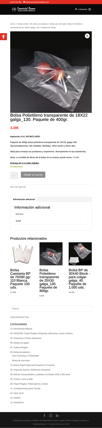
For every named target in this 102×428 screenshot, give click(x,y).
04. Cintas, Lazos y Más (21, 379)
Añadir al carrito (33, 174)
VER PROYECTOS (19, 317)
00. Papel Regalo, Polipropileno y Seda (29, 384)
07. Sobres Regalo (19, 347)
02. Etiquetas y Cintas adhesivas (25, 338)
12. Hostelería (17, 402)
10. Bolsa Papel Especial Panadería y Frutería (32, 365)
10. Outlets (15, 398)
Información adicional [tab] (24, 199)
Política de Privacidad (42, 420)
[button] (3, 36)
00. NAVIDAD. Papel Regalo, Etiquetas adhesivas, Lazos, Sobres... (42, 333)
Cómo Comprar (72, 420)
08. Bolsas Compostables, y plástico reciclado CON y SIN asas (40, 374)
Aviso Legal (59, 420)
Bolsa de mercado (58, 24)
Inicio (12, 24)
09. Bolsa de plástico (39, 24)
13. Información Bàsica (21, 329)
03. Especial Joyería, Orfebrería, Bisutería (30, 370)
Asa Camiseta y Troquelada (25, 356)
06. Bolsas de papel (19, 343)
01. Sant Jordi (17, 393)
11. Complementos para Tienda (25, 388)
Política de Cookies (22, 420)
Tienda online (22, 24)
